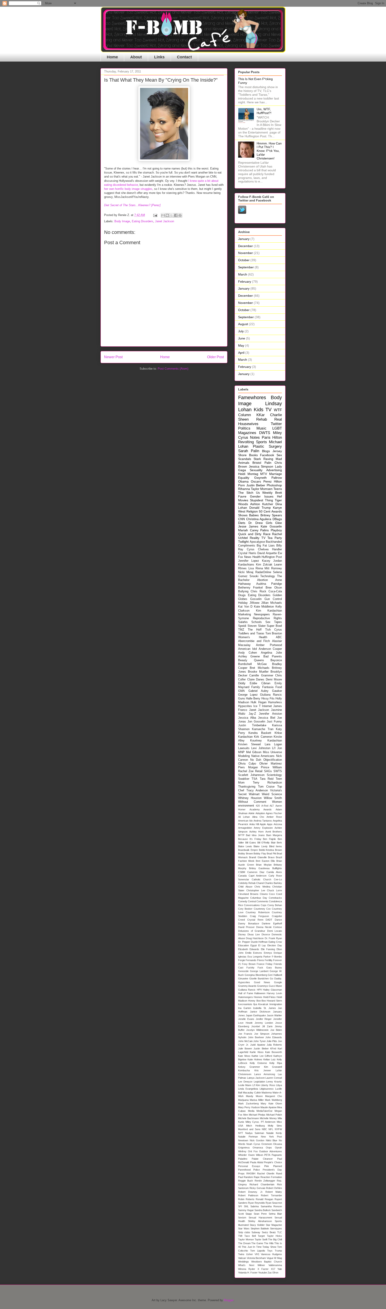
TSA (254, 778)
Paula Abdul (256, 1162)
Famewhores (252, 397)
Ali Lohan (244, 816)
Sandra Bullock (262, 1210)
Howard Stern (274, 1000)
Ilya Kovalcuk (260, 1004)
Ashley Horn (256, 831)
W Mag (278, 1258)
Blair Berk (276, 842)
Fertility (269, 960)
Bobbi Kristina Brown (270, 850)
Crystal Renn (255, 919)
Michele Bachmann (248, 1118)
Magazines (247, 433)
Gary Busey (274, 967)
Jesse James (248, 526)
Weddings (243, 1261)
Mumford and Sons (249, 1129)
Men (245, 1114)
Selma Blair (275, 1213)
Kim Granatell (273, 1066)
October (244, 260)
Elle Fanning (268, 949)
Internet (267, 706)
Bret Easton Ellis (265, 861)
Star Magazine (274, 1225)
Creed (241, 919)
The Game (257, 1243)
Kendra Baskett (259, 733)
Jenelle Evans (246, 1019)
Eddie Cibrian (260, 683)
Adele (251, 813)
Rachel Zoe (246, 771)
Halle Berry (253, 698)
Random (248, 1177)
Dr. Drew (255, 523)
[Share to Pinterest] (180, 215)
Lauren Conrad (273, 1077)
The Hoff (255, 629)
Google (278, 982)
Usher (249, 1254)
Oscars (256, 481)
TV (268, 409)
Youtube (262, 1272)
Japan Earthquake (256, 1015)
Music (261, 428)
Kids (258, 409)
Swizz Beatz (269, 1232)
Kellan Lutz (269, 1059)
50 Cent (264, 511)
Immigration (275, 1004)
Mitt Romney (273, 568)
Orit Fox (253, 1151)
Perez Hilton (272, 481)
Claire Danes (255, 679)
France (260, 964)
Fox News (244, 557)
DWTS (264, 433)
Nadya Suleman (254, 1133)
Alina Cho (258, 816)
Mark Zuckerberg (248, 1103)
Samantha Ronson (271, 1206)
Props (241, 1173)
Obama (243, 481)
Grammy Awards (247, 986)
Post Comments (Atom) (173, 368)
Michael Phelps (257, 1114)
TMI (240, 1236)
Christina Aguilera (258, 519)
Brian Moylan (264, 864)
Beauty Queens (251, 660)
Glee (278, 523)
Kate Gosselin (271, 526)
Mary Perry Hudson (249, 1107)
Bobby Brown (245, 853)
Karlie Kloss (256, 1052)
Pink (266, 1166)
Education (243, 945)
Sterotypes (276, 1228)
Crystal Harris (247, 553)
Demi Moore (274, 679)
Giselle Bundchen (259, 978)
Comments (262, 901)
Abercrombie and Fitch (254, 641)
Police (256, 1169)
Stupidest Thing (261, 500)
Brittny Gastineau (259, 868)
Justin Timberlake (252, 725)
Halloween (259, 993)
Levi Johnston (260, 748)
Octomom (266, 1144)
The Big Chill (275, 1239)
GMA (241, 691)
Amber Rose (274, 816)
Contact (184, 57)
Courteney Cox (262, 908)
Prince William (271, 767)
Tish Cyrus (273, 629)
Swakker (243, 778)
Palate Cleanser (262, 1158)
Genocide (243, 971)
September (246, 267)
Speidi (242, 625)
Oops (269, 1147)
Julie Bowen (245, 1048)
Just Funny (274, 721)
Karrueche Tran (262, 729)
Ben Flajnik (269, 839)
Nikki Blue (271, 1140)
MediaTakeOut (264, 1111)
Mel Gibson (254, 752)
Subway (256, 1232)
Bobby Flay (260, 853)
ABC (279, 637)
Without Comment (252, 801)
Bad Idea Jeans (255, 835)
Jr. (247, 1044)
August (243, 324)
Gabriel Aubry (258, 691)
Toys (270, 1250)
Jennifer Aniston (270, 713)
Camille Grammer (261, 675)
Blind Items (275, 846)
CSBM (241, 872)
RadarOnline (263, 572)
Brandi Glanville (257, 857)
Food (278, 687)
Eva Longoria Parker (259, 956)
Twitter (276, 424)
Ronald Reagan (264, 1199)
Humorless (275, 702)
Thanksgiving (246, 786)
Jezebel (255, 1026)
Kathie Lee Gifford (262, 1056)
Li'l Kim (256, 1085)
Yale (279, 1269)
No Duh (255, 759)
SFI (240, 1206)
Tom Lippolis (257, 1250)
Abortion (262, 580)
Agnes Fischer (274, 813)
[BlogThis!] (167, 215)
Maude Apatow (268, 1107)
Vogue (270, 1258)
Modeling (244, 756)
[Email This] (163, 215)
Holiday (243, 602)
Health (256, 557)
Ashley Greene (249, 656)
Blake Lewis (245, 846)
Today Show (269, 1246)
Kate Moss (244, 1056)
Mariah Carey (248, 530)
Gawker (277, 691)
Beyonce (276, 660)
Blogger (228, 1300)
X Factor (263, 1269)
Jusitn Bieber (261, 1048)
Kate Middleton (264, 606)
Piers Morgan (248, 767)
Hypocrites (245, 706)
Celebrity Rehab (247, 883)
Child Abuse (245, 886)
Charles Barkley (273, 883)
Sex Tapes (273, 622)
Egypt (253, 945)
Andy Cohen (247, 652)
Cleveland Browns (248, 894)
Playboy (276, 530)
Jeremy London (264, 1022)
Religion (252, 511)
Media (251, 1111)
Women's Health (252, 637)
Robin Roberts (246, 1199)
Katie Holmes (255, 1059)
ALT (272, 805)
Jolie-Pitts (271, 1041)
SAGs (268, 771)
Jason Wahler (274, 1015)
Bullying (243, 591)
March (242, 274)
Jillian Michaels (271, 602)
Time (259, 1246)
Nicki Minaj (245, 572)
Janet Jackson (164, 221)
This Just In (248, 1246)
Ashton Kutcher (261, 504)
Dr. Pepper (244, 941)
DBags (277, 519)
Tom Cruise (266, 786)
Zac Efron (273, 1272)
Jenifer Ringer (264, 1019)
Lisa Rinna (255, 568)
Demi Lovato (274, 931)
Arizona (278, 824)
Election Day (274, 945)
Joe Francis (245, 1033)
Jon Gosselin (256, 721)
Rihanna (244, 489)
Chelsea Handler (270, 549)
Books (253, 455)
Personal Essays (249, 1166)
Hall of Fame (245, 993)
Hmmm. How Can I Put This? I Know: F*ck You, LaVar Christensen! (269, 151)
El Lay (262, 945)
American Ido (245, 820)
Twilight (243, 541)
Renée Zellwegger (265, 1180)
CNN (241, 519)
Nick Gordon (257, 1140)
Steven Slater (257, 625)
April (241, 352)
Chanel (260, 883)
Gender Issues (261, 496)
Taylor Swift (261, 1239)
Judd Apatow (257, 1044)
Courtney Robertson (257, 912)
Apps (270, 824)
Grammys (262, 986)
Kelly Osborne (258, 1063)
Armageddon (245, 827)
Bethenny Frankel (250, 587)
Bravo (271, 857)
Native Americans (263, 756)
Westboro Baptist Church (266, 1261)
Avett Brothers (273, 831)
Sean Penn (260, 1213)
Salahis (243, 622)
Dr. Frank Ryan (273, 938)
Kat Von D (245, 606)
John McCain (245, 1041)
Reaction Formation (271, 1177)
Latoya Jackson (256, 1077)
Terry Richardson (267, 782)
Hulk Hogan (258, 702)
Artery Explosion (263, 827)
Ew (280, 553)
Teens (277, 489)
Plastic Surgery (267, 446)
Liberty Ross (268, 1085)
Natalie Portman (248, 1136)
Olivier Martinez (270, 763)
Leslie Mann (244, 1085)
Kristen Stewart (249, 744)
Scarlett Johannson (251, 775)
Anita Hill (254, 824)
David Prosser (246, 927)
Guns (241, 698)
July (241, 331)
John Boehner (256, 1037)
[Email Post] (155, 215)
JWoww (254, 602)
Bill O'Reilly (263, 842)
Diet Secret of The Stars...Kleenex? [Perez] (132, 205)
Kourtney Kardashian (266, 740)
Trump (278, 1250)
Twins (241, 1254)
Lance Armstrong (264, 1074)
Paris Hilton (272, 437)
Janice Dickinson (260, 1011)
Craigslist (277, 916)
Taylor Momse (246, 1239)
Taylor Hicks (274, 1236)
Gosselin (256, 599)
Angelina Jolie (271, 652)
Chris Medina (262, 886)
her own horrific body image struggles (128, 189)
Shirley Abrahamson (260, 1221)
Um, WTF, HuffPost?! (264, 111)
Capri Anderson (258, 875)
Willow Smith (273, 798)
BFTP (241, 835)
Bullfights (277, 868)
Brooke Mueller (258, 671)
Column (244, 415)
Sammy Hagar (246, 1210)
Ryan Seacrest (274, 1202)
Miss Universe (272, 752)
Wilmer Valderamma (270, 1265)
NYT (240, 1133)
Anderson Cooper (270, 648)
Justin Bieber (255, 485)
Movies (243, 500)
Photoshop (274, 485)
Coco (272, 894)
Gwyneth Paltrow (268, 477)
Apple (263, 824)
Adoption (260, 813)
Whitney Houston (250, 798)
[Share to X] (171, 215)
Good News (262, 982)
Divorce (266, 934)
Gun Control (273, 599)
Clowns (264, 894)
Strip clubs (244, 1232)
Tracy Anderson (257, 790)
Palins (264, 530)
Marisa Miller (257, 1100)
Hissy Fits (268, 698)
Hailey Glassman (272, 989)
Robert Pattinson (248, 1195)
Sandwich (276, 1210)
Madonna (267, 1092)
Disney (242, 934)
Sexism (242, 1217)
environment (246, 805)
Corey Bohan (274, 905)
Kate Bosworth (273, 1052)
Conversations (252, 905)
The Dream (244, 1243)
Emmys (268, 952)
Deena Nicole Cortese (269, 927)
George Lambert (259, 971)
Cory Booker (245, 908)
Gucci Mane (275, 986)
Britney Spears (271, 515)
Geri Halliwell (275, 975)
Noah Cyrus (253, 1144)
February (244, 281)
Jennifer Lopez (248, 560)
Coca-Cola (275, 591)
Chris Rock (258, 591)
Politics (244, 428)
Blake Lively (260, 846)
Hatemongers (245, 997)
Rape (257, 1177)
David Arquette (267, 553)
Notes (255, 437)
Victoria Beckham (256, 1258)
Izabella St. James (264, 1008)
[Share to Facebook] (176, 215)
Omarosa (258, 1147)
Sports (261, 442)
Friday (269, 964)
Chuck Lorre (274, 890)
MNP (241, 752)
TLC (279, 1232)
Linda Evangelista (248, 1088)
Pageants (277, 1155)
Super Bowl (274, 625)
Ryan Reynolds (256, 1202)
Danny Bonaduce (248, 923)
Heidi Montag (248, 474)
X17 (273, 1269)
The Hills (269, 1243)
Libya (279, 1085)
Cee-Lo (278, 879)
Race (267, 534)
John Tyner (259, 1041)
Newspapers (262, 614)
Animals (243, 462)
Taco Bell (250, 1236)
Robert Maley (273, 1191)
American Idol (247, 648)
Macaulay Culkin (252, 1092)
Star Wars (244, 1228)
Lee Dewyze (245, 1081)
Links (159, 57)
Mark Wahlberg (273, 1100)
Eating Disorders (142, 221)
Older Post (215, 357)
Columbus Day (258, 897)
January (244, 239)
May (241, 345)
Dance (278, 919)
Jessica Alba (247, 717)
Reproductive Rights (267, 618)
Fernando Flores (255, 960)
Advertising (274, 470)
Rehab (261, 419)
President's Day (272, 1169)
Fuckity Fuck (254, 967)
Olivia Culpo (247, 763)
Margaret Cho (273, 1096)
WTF (278, 410)
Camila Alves (274, 872)
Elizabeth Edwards (248, 949)
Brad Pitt (271, 853)
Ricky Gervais (257, 1188)
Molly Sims (275, 1125)
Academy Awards (261, 809)
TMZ (241, 629)
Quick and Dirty (249, 534)
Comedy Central (247, 901)
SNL (246, 1206)
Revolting (246, 442)
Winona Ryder (246, 1269)
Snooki (254, 576)
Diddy (241, 683)
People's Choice (273, 1162)
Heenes (258, 997)
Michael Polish (274, 1114)
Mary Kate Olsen (271, 1103)
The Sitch (245, 492)
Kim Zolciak (264, 564)
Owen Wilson (255, 1155)
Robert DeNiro (274, 1188)
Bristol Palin (261, 462)
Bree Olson (274, 587)
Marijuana (243, 1100)
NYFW (278, 1129)
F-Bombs (277, 956)
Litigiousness (267, 1088)
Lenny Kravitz (274, 1081)
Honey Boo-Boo (257, 1000)
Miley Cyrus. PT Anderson (260, 1121)
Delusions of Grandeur (251, 931)
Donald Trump (260, 507)
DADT (269, 919)
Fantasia (267, 687)
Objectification (272, 759)
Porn (241, 485)
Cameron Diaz (255, 872)
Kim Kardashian (269, 610)
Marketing (244, 614)
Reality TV (257, 538)
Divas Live (254, 934)
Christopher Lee (255, 890)
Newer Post (113, 357)
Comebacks (275, 897)
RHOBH (250, 1173)
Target (261, 1236)
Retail (258, 771)
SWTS (277, 771)
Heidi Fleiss (269, 997)
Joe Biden (276, 1030)
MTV (263, 474)
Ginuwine (243, 978)
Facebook (267, 455)
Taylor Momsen (262, 489)
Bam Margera (274, 835)
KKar (260, 415)
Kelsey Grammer (249, 1066)
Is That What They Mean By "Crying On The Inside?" (161, 80)
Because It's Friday (249, 839)
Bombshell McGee (252, 664)
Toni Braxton (273, 633)
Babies (254, 515)
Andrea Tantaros (263, 820)
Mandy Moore (254, 1096)
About (136, 57)
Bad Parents (272, 656)
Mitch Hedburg (255, 1125)
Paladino (242, 1158)
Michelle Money (268, 1118)
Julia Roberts (274, 1044)
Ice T (256, 706)
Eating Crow (275, 941)
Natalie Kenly (274, 1133)
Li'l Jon (277, 748)
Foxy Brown (249, 964)
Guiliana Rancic (247, 989)
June (241, 338)
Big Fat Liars (266, 545)
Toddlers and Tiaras (251, 633)
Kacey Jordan (272, 560)
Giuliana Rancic (271, 694)
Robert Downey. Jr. (250, 1191)
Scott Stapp (245, 1213)
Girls (269, 523)
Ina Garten (244, 1008)
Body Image (122, 221)
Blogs (266, 451)
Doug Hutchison (255, 938)
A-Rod (264, 805)
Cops (263, 905)
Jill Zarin (267, 1026)
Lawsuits (244, 748)
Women (277, 801)
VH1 (257, 1254)
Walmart (254, 794)
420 (258, 805)
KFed (273, 1048)
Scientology (274, 775)
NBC (264, 1129)
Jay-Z (252, 713)
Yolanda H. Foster (248, 1272)
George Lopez (248, 694)
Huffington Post (272, 557)
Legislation (259, 1081)
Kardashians (246, 564)
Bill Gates (250, 842)
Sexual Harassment (260, 1217)
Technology (267, 576)
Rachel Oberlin (265, 1173)
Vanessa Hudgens (271, 1254)
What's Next (246, 1265)
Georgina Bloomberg (256, 975)
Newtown (243, 1140)
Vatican (242, 1258)
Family (255, 687)
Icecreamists (245, 1004)
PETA (267, 1155)
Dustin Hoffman (259, 941)
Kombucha (244, 1070)
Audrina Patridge (269, 583)
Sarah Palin (248, 451)
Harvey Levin (274, 993)
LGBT (277, 428)
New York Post (271, 1136)
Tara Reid (266, 778)
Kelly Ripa (275, 1063)
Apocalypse (257, 541)
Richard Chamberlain (262, 1184)
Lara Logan (273, 744)
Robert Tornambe (271, 1195)
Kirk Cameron (263, 736)
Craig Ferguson (259, 916)
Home (112, 57)
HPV (259, 989)
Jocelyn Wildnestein (257, 1030)
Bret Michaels (259, 667)
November (245, 253)
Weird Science (272, 794)
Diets (241, 523)
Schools (256, 622)
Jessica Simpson (261, 466)
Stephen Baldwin (260, 1228)
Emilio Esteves (253, 952)
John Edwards (273, 1037)
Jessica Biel (266, 717)
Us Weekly (264, 492)
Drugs (242, 595)
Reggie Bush (245, 1180)
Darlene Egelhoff (272, 923)
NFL (271, 1129)
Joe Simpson (261, 1033)
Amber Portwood (269, 645)
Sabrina (254, 1206)
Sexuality (256, 470)
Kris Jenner (262, 1070)
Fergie (241, 960)
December (245, 246)
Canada (242, 875)
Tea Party (274, 538)
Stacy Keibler (257, 1225)
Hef (279, 496)
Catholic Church (261, 879)
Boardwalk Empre (248, 850)
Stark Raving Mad (268, 459)
